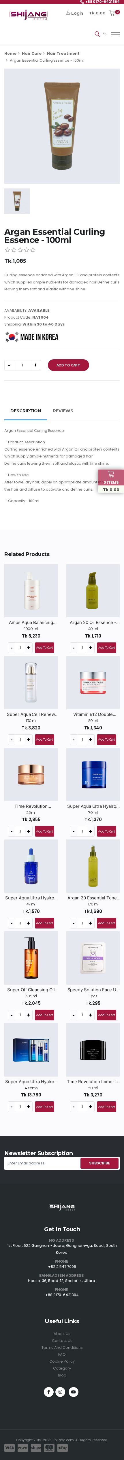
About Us (62, 1333)
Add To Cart (68, 365)
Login (77, 13)
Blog (62, 1375)
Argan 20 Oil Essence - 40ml (93, 622)
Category (62, 1368)
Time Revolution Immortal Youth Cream (93, 1082)
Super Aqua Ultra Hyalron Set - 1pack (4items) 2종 (31, 1082)
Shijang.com (63, 1440)
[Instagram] (60, 1392)
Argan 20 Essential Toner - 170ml (93, 898)
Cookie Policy (62, 1361)
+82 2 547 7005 (62, 1266)
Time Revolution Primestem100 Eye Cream (31, 806)
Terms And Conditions (62, 1347)
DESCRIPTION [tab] (25, 410)
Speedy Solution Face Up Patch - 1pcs (93, 990)
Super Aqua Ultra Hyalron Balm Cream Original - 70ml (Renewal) (93, 806)
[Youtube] (73, 1392)
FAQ (62, 1354)
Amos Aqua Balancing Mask (31, 622)
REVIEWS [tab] (63, 410)
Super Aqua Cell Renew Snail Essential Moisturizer (31, 714)
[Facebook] (49, 1392)
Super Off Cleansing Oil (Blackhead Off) (31, 990)
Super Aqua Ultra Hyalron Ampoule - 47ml (31, 898)
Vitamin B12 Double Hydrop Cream (93, 714)
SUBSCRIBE (99, 1163)
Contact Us (62, 1340)
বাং (104, 33)
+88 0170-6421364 (62, 1295)
